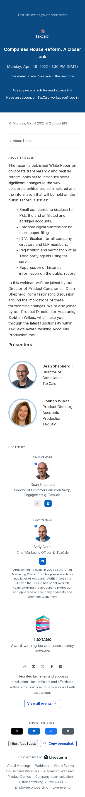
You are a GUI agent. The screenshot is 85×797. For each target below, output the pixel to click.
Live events (61, 787)
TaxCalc (42, 639)
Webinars (42, 766)
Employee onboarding (31, 787)
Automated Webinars (59, 771)
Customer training (30, 782)
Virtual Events (64, 766)
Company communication (54, 776)
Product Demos (19, 776)
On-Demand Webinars (22, 771)
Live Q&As (55, 782)
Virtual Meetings (19, 766)
